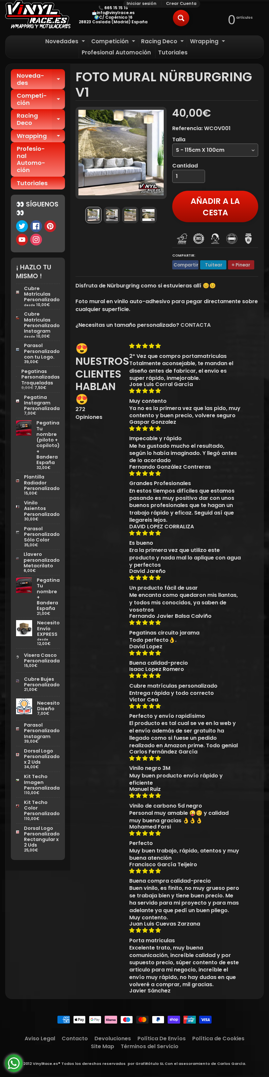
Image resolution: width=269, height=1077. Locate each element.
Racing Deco (163, 42)
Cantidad (185, 165)
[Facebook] (36, 226)
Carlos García (231, 1063)
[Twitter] (22, 226)
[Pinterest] (50, 226)
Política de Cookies (218, 1038)
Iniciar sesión (141, 4)
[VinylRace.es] (38, 15)
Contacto (75, 1038)
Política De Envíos (161, 1038)
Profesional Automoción (116, 52)
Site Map (102, 1046)
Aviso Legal (40, 1038)
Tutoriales (173, 52)
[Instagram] (36, 239)
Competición (114, 42)
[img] (185, 346)
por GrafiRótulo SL (146, 1063)
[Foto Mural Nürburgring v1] (93, 215)
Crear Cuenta (181, 4)
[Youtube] (22, 239)
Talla (178, 139)
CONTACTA (195, 325)
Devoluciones (112, 1038)
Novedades (66, 42)
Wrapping (208, 42)
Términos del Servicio (149, 1046)
